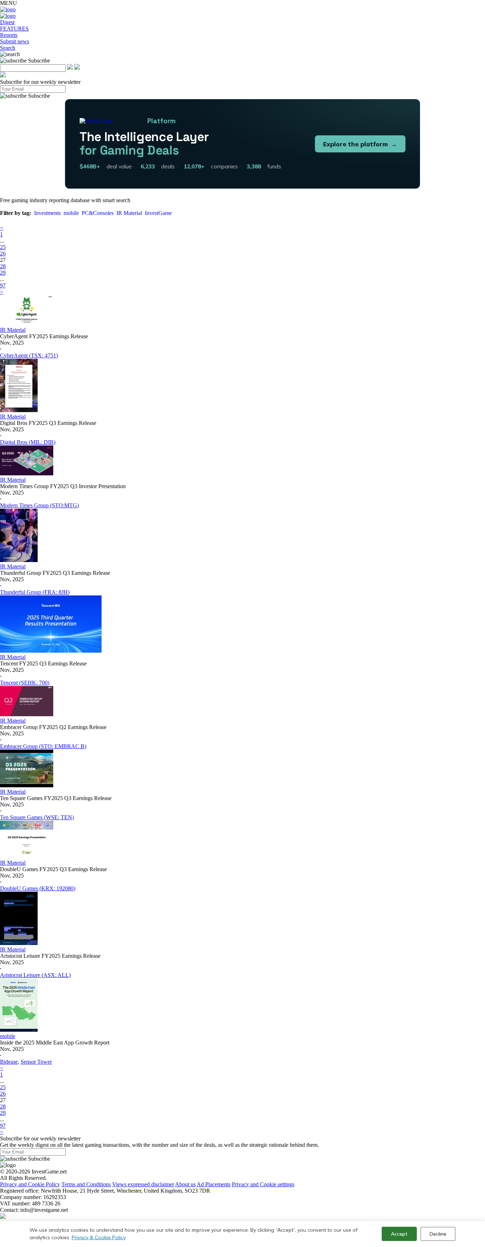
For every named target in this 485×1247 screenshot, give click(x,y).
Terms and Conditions (86, 1184)
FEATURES (14, 29)
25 (3, 247)
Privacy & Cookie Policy (99, 1237)
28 (3, 266)
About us (185, 1184)
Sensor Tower (36, 1062)
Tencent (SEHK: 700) (24, 683)
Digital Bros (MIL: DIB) (27, 442)
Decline (438, 1234)
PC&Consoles (98, 213)
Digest (7, 22)
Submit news (14, 41)
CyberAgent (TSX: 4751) (29, 355)
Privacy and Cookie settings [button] (263, 1184)
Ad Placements (213, 1184)
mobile (71, 213)
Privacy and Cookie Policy (30, 1184)
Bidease (9, 1062)
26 (3, 253)
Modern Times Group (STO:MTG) (39, 505)
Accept (399, 1234)
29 (3, 273)
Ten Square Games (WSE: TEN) (37, 817)
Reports (8, 35)
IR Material (129, 213)
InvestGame (158, 213)
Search (7, 48)
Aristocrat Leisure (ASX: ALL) (35, 975)
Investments (47, 213)
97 (3, 285)
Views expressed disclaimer (143, 1184)
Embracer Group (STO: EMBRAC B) (43, 746)
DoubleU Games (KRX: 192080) (37, 888)
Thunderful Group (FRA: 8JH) (35, 592)
